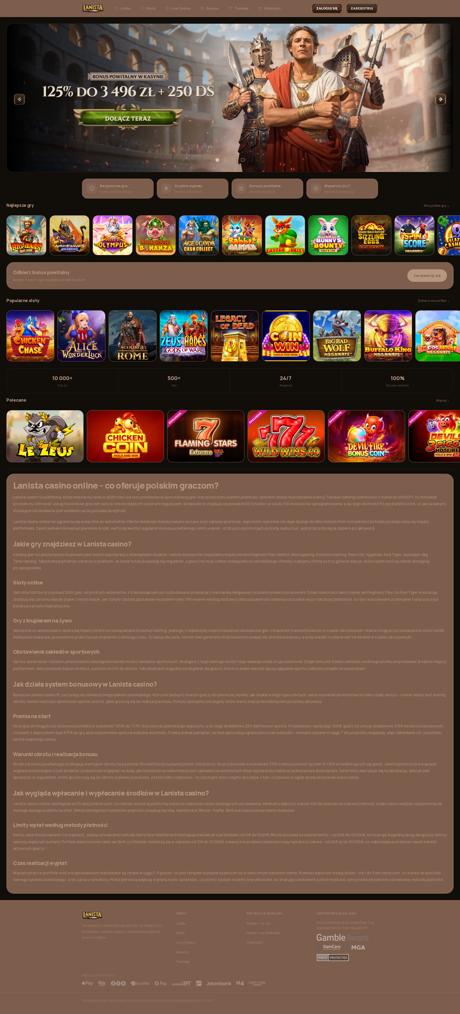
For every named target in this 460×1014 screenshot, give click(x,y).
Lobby (126, 8)
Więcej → (443, 400)
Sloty (151, 8)
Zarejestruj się (427, 275)
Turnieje (242, 8)
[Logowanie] (327, 8)
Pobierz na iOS (258, 923)
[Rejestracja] (362, 8)
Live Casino (181, 8)
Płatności (272, 8)
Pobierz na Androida (263, 932)
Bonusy (212, 8)
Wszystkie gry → (437, 205)
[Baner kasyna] (230, 97)
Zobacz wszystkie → (434, 300)
